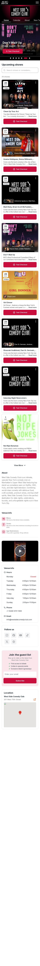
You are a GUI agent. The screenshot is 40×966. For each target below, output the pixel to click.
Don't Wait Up (9, 255)
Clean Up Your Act (11, 111)
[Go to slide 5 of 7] (21, 58)
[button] (20, 713)
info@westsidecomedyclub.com (19, 620)
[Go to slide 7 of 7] (29, 58)
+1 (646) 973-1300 (14, 611)
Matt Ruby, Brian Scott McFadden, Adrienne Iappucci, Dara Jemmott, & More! (18, 207)
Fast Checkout (21, 121)
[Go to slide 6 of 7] (25, 58)
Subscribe (20, 681)
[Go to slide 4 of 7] (18, 58)
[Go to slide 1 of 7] (10, 58)
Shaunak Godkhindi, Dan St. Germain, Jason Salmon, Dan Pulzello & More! (19, 350)
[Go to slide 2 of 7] (13, 58)
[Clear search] (36, 70)
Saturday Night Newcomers (15, 398)
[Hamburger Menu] (37, 2)
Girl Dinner (7, 302)
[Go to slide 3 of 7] (16, 58)
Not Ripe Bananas (10, 446)
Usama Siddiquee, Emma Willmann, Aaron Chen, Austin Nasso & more (18, 159)
